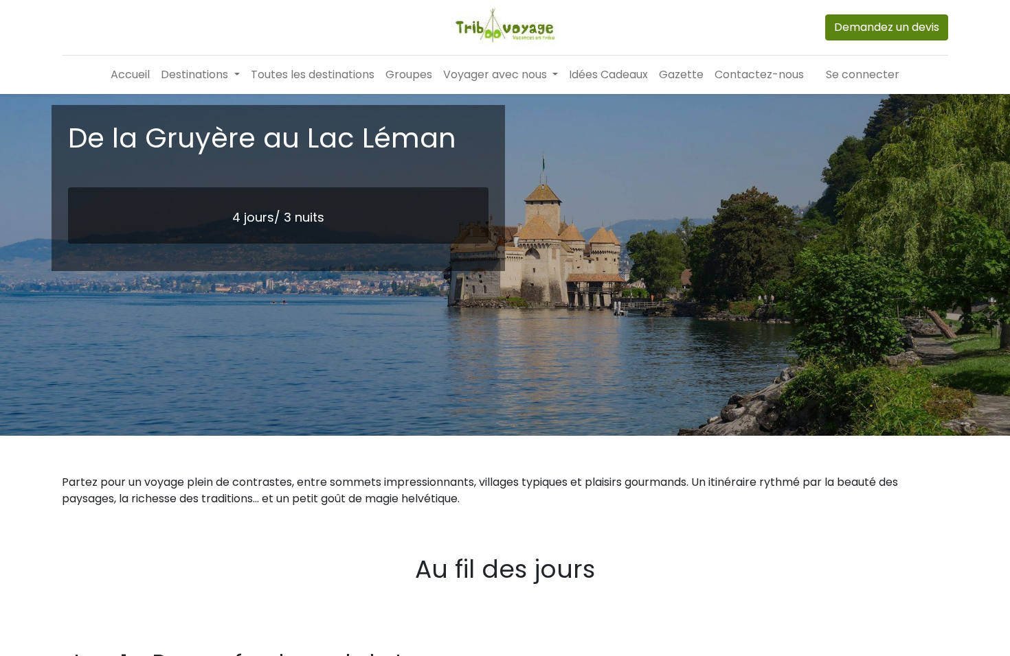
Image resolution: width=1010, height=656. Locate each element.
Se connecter (862, 74)
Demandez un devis (886, 27)
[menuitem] (130, 75)
